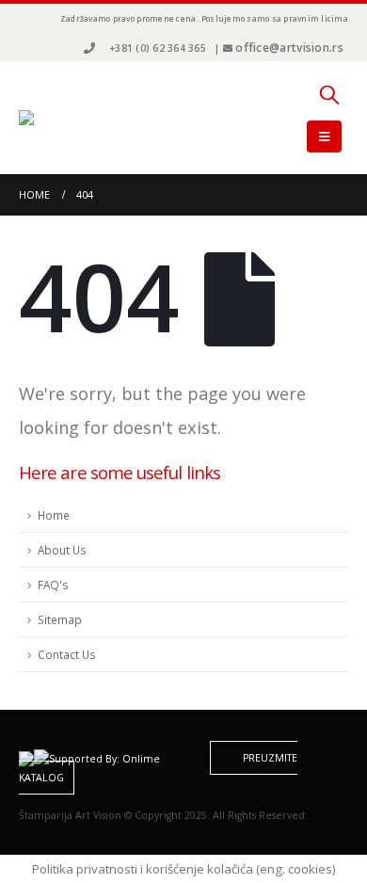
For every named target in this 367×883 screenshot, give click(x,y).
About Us (62, 549)
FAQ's (53, 584)
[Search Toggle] (329, 94)
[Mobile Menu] (324, 136)
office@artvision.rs (289, 48)
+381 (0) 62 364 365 (157, 48)
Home (54, 514)
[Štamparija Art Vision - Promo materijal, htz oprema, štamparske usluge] (70, 117)
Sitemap (60, 619)
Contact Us (67, 654)
